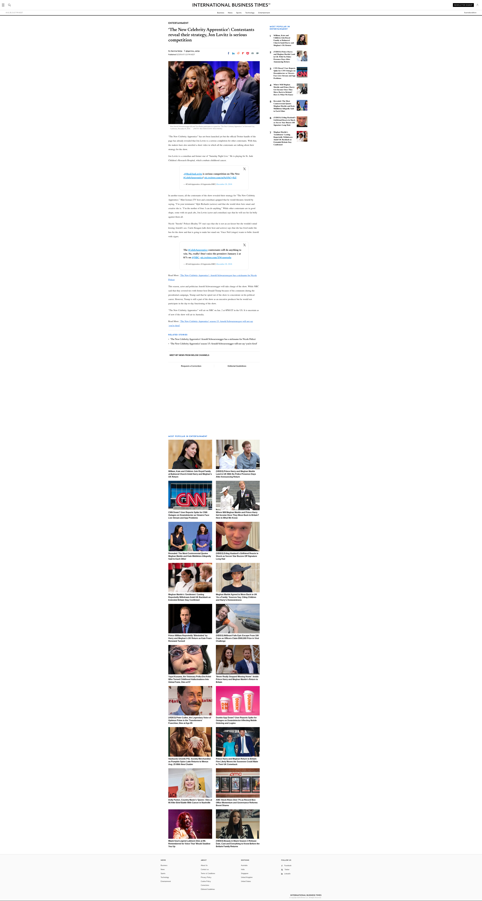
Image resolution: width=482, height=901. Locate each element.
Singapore (244, 873)
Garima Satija (177, 51)
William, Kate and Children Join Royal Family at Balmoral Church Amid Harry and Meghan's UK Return (190, 474)
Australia (244, 865)
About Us (204, 865)
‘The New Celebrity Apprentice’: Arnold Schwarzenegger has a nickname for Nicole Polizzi (213, 339)
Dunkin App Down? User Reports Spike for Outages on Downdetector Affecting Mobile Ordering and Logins (236, 720)
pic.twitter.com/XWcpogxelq (215, 257)
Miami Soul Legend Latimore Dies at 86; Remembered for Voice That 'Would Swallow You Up (189, 844)
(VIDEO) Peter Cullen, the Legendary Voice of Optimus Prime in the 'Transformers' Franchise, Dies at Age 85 (189, 720)
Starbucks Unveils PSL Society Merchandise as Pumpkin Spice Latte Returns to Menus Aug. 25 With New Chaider (189, 761)
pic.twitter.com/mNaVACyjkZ (220, 177)
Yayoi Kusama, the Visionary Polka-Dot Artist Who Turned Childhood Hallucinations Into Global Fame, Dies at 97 (189, 679)
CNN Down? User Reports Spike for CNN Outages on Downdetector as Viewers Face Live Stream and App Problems (188, 515)
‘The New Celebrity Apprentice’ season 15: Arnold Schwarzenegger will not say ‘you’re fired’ (213, 344)
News (230, 13)
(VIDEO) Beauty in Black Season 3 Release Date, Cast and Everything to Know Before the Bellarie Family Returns (238, 844)
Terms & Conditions (208, 873)
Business (220, 13)
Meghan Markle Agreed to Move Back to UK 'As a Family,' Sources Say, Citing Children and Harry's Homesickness (236, 597)
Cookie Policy (206, 881)
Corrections (205, 885)
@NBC (195, 257)
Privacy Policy (206, 877)
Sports (239, 13)
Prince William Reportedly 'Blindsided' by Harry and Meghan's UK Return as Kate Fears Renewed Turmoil (190, 638)
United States (246, 881)
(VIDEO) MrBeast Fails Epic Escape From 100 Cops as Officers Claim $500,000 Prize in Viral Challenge (237, 638)
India (243, 869)
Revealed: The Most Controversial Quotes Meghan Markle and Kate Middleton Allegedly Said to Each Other (189, 556)
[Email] (252, 53)
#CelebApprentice (193, 177)
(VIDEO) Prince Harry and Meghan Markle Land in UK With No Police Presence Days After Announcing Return (236, 474)
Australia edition (470, 13)
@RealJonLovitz (193, 173)
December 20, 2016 (224, 184)
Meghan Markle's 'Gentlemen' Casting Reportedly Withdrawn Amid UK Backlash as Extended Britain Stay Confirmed (189, 597)
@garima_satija (193, 51)
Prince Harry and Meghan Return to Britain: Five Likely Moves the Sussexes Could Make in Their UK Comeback (237, 761)
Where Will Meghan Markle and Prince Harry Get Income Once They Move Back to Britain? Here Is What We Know (237, 515)
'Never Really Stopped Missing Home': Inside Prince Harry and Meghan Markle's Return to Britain (237, 679)
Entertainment (264, 13)
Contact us (205, 869)
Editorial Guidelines (237, 366)
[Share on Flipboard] (243, 53)
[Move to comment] (257, 53)
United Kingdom (247, 877)
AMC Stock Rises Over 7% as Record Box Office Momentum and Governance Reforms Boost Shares (237, 802)
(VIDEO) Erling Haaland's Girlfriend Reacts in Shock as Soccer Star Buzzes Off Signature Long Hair (237, 556)
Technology (250, 13)
